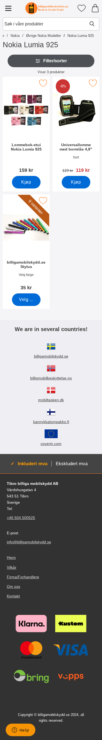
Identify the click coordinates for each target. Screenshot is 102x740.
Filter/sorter (55, 60)
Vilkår (11, 567)
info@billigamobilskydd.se (29, 542)
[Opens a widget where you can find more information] (20, 730)
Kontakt (13, 596)
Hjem (11, 558)
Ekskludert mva (72, 463)
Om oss (13, 586)
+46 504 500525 (21, 518)
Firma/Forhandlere (23, 577)
